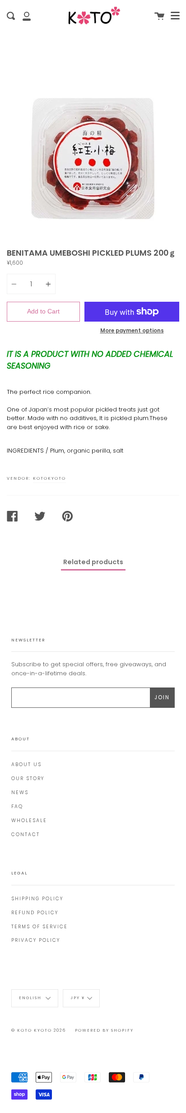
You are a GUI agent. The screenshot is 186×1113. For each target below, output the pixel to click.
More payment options (132, 330)
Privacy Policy (35, 940)
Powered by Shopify (104, 1030)
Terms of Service (39, 926)
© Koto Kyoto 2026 (38, 1030)
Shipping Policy (37, 898)
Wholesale (29, 820)
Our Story (27, 778)
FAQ (17, 806)
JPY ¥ (77, 998)
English (31, 998)
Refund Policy (34, 912)
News (19, 792)
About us (26, 764)
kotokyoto (49, 478)
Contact (25, 834)
